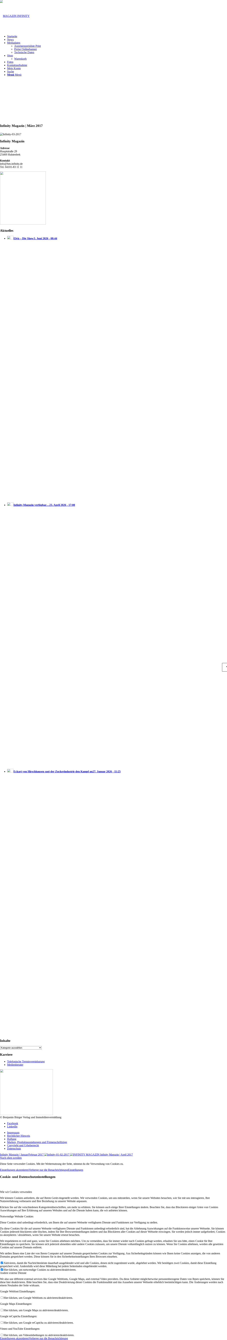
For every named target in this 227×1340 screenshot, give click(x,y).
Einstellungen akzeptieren (14, 1169)
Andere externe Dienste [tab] (13, 1272)
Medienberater (15, 1064)
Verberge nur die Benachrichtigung (48, 1169)
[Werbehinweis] (23, 223)
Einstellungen (75, 1169)
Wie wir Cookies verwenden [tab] (16, 1191)
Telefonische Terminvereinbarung (26, 1061)
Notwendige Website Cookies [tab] (16, 1216)
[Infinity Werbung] (26, 1114)
